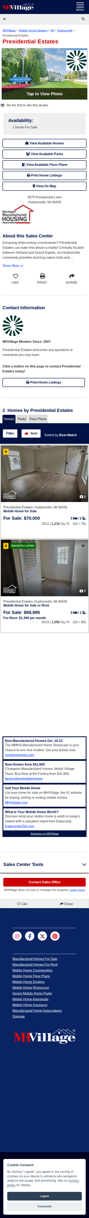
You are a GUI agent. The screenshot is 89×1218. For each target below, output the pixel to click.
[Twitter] (42, 936)
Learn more (77, 889)
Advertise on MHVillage (44, 833)
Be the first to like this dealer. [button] (27, 105)
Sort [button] (33, 433)
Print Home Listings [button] (46, 175)
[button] (5, 19)
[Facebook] (29, 936)
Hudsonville (64, 30)
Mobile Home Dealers (33, 30)
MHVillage (9, 30)
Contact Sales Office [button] (44, 882)
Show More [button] (11, 265)
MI (52, 30)
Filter (10, 433)
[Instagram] (17, 936)
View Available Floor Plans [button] (46, 164)
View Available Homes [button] (46, 143)
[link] (83, 19)
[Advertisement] (44, 682)
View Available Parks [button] (46, 154)
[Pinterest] (55, 936)
